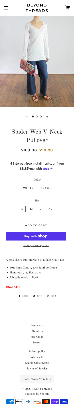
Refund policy (37, 351)
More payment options (36, 245)
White (28, 187)
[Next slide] (47, 116)
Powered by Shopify (37, 393)
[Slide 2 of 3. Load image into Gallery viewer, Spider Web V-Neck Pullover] (37, 116)
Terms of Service (37, 368)
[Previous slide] (26, 116)
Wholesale (37, 357)
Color (37, 179)
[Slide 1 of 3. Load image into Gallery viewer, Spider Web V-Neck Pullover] (33, 116)
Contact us (37, 325)
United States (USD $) (35, 379)
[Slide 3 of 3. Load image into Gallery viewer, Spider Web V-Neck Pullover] (41, 116)
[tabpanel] (37, 61)
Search (37, 342)
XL (50, 208)
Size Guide (37, 336)
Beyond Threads (37, 8)
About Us (37, 331)
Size (37, 200)
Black (45, 187)
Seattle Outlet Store (37, 363)
